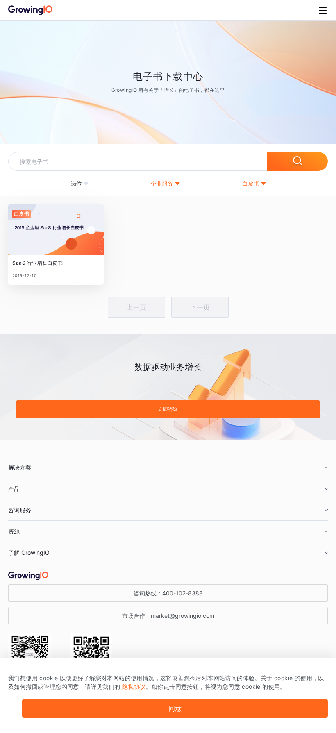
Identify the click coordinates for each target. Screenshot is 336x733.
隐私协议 (134, 686)
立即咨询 (168, 409)
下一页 (200, 307)
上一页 (136, 307)
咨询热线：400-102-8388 (168, 593)
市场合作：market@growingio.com (168, 615)
